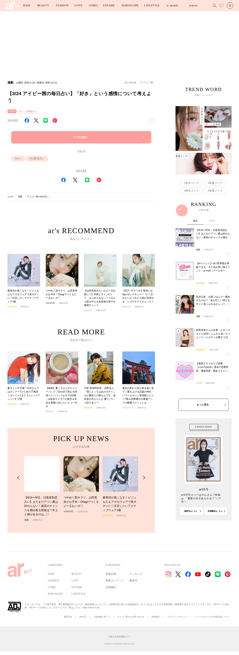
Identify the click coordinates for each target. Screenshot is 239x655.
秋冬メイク (192, 190)
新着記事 (111, 574)
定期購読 (111, 587)
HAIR (26, 5)
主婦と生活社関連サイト (119, 636)
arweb (10, 196)
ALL (195, 220)
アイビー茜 (146, 82)
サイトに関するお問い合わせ (130, 617)
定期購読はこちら (215, 511)
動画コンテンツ (115, 580)
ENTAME (109, 5)
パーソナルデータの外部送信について (212, 617)
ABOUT (82, 617)
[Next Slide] (144, 477)
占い (21, 111)
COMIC (93, 5)
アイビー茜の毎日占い (38, 196)
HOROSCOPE (130, 5)
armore (193, 5)
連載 (20, 196)
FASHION (62, 5)
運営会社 (68, 617)
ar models (172, 5)
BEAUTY (43, 5)
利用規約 (155, 617)
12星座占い (31, 111)
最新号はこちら (190, 511)
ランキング (135, 574)
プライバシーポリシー (177, 617)
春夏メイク (215, 190)
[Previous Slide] (18, 477)
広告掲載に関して (102, 617)
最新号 (133, 580)
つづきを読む (80, 137)
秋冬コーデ (192, 182)
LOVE (79, 5)
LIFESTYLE (152, 5)
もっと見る (203, 404)
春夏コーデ (215, 182)
